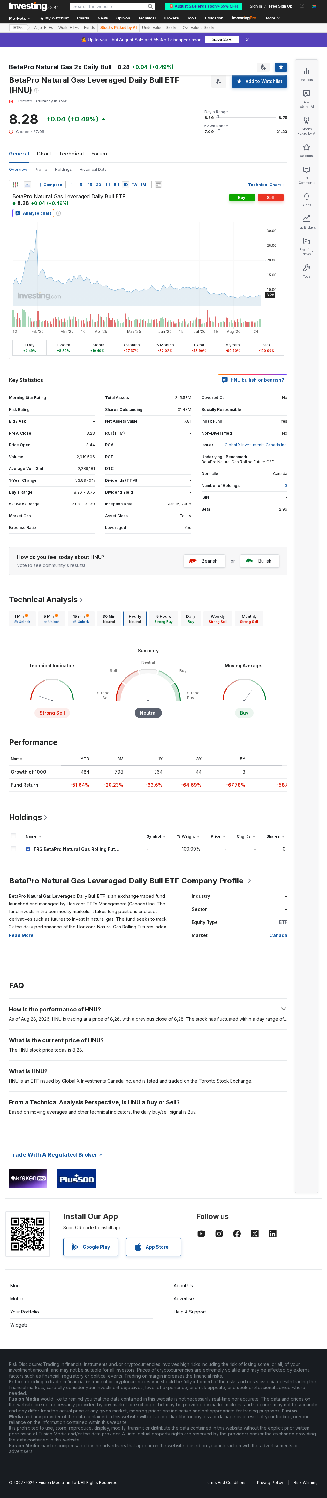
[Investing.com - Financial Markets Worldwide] (34, 6)
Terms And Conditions (226, 1482)
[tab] (22, 618)
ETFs (18, 28)
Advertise (184, 1298)
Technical (71, 153)
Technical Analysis (43, 599)
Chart (44, 153)
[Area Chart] (27, 184)
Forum (99, 153)
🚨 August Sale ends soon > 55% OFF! (203, 6)
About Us (183, 1285)
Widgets (19, 1325)
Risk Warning (306, 1482)
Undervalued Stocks (159, 28)
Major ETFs (43, 28)
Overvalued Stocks (199, 28)
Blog (15, 1285)
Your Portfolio (24, 1311)
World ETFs (68, 28)
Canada (278, 935)
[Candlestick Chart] (15, 184)
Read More (21, 935)
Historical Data (93, 169)
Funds (89, 28)
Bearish (209, 561)
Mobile (17, 1298)
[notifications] (302, 6)
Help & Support (190, 1311)
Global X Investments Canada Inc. (256, 445)
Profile (41, 169)
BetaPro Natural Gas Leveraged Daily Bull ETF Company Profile (126, 880)
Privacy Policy (270, 1482)
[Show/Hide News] (158, 184)
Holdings (63, 169)
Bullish (264, 561)
